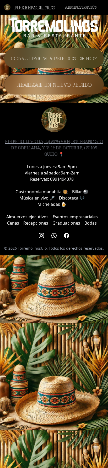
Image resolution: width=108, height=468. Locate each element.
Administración (81, 7)
